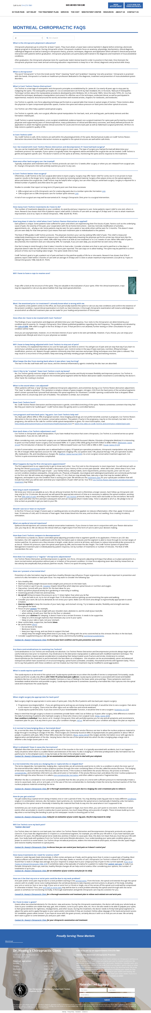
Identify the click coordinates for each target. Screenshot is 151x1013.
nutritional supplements (94, 636)
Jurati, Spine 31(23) (111, 445)
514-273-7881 (26, 5)
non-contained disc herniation (66, 775)
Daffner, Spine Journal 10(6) (70, 454)
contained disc (21, 773)
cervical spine (81, 881)
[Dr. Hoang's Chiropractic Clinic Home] (75, 5)
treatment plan (94, 477)
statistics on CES (121, 709)
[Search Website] (47, 38)
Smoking (46, 586)
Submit (107, 1000)
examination (35, 468)
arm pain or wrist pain (52, 887)
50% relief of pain (29, 496)
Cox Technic (71, 496)
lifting (34, 624)
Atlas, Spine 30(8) (102, 716)
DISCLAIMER (71, 1006)
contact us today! (116, 976)
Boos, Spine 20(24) (81, 735)
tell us (79, 720)
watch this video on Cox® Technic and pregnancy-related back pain (102, 423)
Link (103, 191)
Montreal (9, 941)
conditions (132, 799)
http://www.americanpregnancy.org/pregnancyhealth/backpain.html (43, 423)
